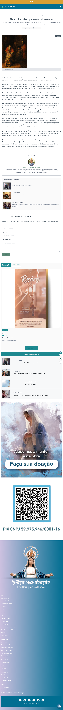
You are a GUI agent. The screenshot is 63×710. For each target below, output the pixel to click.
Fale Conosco (5, 687)
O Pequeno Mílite (6, 680)
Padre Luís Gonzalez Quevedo (31, 167)
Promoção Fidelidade (7, 653)
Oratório (3, 606)
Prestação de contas (6, 603)
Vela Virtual (4, 635)
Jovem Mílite (4, 677)
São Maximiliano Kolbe (7, 630)
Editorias (3, 665)
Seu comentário (7, 239)
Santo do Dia (4, 624)
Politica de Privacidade (7, 690)
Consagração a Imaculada (8, 627)
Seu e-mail (5, 232)
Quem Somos (5, 598)
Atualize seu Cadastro (7, 647)
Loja (2, 615)
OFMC (3, 612)
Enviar (6, 254)
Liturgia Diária (5, 621)
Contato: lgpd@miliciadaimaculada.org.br (12, 693)
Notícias (3, 668)
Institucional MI (5, 601)
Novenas (3, 632)
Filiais (2, 609)
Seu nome (5, 225)
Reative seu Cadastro (7, 650)
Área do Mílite (5, 656)
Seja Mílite (4, 642)
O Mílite (3, 675)
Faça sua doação (5, 645)
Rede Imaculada (5, 662)
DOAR (31, 2)
